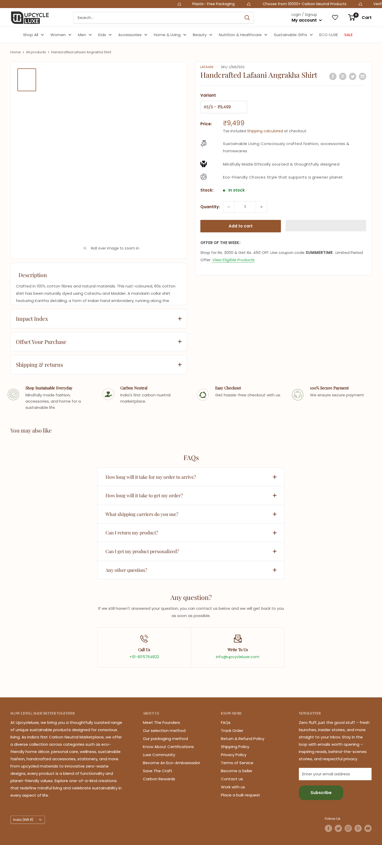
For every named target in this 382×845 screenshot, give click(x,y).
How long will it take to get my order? (144, 495)
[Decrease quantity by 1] (228, 206)
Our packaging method (165, 738)
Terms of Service (237, 762)
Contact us (232, 779)
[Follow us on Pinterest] (358, 828)
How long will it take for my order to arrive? (151, 477)
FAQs (225, 722)
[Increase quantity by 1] (261, 206)
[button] (326, 225)
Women (58, 34)
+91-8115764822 (144, 656)
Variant (208, 95)
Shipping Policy (235, 746)
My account (305, 20)
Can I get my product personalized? (142, 551)
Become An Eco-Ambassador (171, 762)
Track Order (232, 730)
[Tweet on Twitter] (352, 76)
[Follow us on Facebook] (328, 828)
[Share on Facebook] (333, 76)
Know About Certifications (168, 746)
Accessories (130, 34)
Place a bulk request (240, 795)
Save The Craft (157, 771)
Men (82, 34)
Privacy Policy (233, 754)
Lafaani (206, 66)
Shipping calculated (265, 131)
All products (36, 52)
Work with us (233, 787)
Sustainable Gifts (290, 34)
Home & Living (167, 34)
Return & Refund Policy (242, 738)
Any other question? (126, 570)
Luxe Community (159, 754)
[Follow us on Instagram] (348, 828)
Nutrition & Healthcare (240, 34)
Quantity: (210, 206)
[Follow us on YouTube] (368, 828)
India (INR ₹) (23, 819)
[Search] (247, 17)
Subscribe (321, 792)
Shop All (30, 34)
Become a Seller (236, 771)
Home (15, 52)
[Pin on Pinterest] (342, 76)
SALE (348, 34)
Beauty (200, 34)
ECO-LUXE (328, 34)
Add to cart (241, 226)
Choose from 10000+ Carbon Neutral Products (280, 3)
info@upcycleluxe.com (237, 656)
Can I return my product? (132, 532)
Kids (102, 34)
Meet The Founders (161, 722)
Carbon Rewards (159, 779)
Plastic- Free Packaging (190, 3)
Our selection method (164, 730)
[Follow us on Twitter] (338, 828)
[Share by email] (362, 76)
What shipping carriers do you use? (142, 514)
